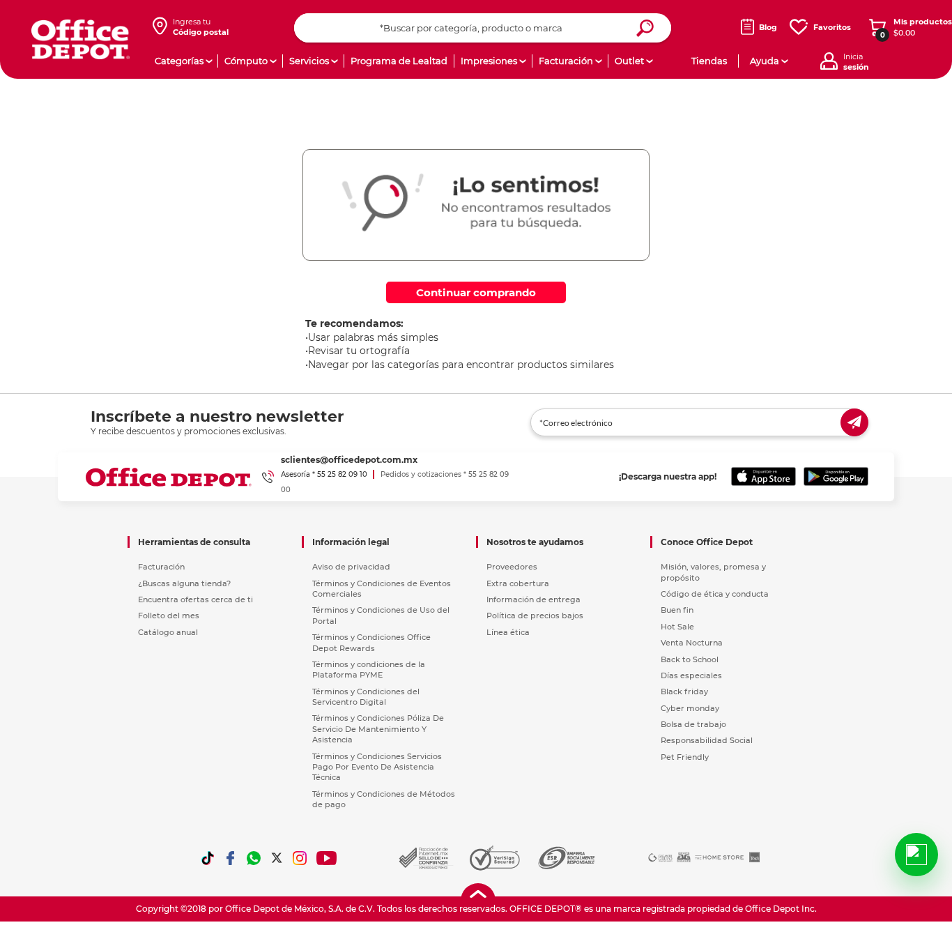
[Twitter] (276, 858)
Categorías (179, 60)
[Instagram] (299, 858)
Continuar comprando (476, 292)
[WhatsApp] (253, 858)
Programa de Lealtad (399, 60)
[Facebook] (230, 858)
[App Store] (763, 477)
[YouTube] (327, 858)
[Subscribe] (854, 422)
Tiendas (709, 60)
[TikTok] (207, 858)
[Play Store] (836, 477)
